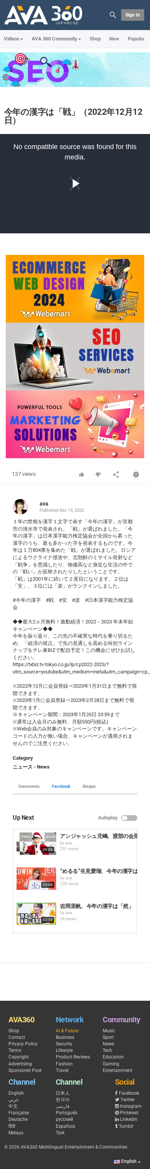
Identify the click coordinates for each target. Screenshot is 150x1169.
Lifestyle (64, 1050)
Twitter (127, 1099)
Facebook (61, 786)
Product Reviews (73, 1057)
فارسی (63, 1106)
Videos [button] (11, 39)
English (16, 1093)
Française (18, 1112)
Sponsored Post (25, 1070)
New (114, 39)
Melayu (15, 1133)
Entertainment (117, 1070)
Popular (136, 39)
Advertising (20, 1064)
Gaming (111, 1064)
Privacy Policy (23, 1044)
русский (64, 1119)
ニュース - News (31, 767)
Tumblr (126, 1126)
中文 (13, 1106)
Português (66, 1112)
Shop (95, 39)
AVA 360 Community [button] (54, 39)
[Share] (116, 475)
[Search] (113, 14)
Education (113, 1057)
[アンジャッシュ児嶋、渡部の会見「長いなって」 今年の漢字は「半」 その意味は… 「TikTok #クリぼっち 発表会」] (36, 843)
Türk (60, 1133)
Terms (14, 1050)
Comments (29, 786)
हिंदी (11, 1126)
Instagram (131, 1106)
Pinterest (129, 1112)
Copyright (18, 1057)
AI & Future (67, 1030)
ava (44, 504)
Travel (62, 1070)
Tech (107, 1050)
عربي (13, 1099)
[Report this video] (136, 475)
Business (65, 1037)
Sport (108, 1037)
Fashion (64, 1064)
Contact (16, 1037)
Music (109, 1030)
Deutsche (18, 1119)
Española (65, 1126)
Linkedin (128, 1119)
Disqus (89, 786)
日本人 (63, 1093)
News (108, 1044)
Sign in (132, 15)
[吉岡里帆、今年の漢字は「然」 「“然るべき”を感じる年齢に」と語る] (36, 914)
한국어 (63, 1099)
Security (64, 1044)
